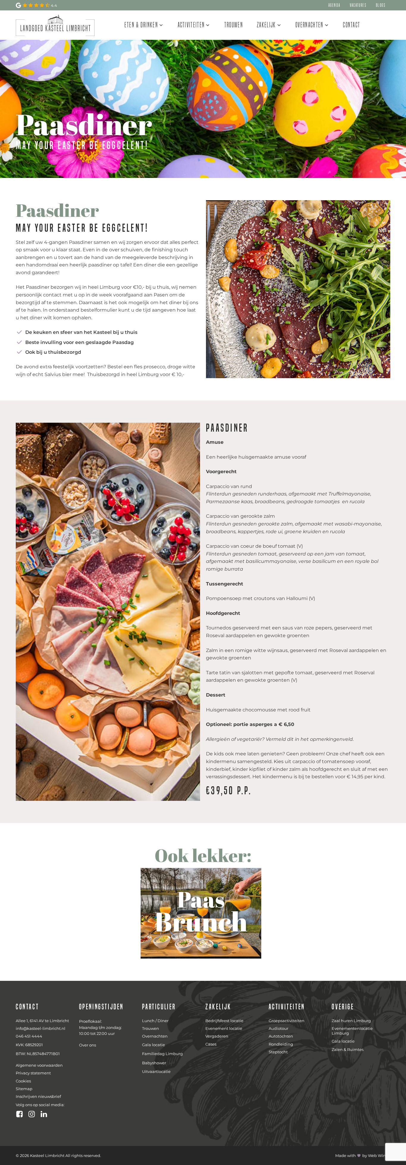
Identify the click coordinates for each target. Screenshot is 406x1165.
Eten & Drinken (141, 25)
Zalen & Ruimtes (347, 1049)
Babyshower (154, 1062)
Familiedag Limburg (162, 1053)
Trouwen (233, 25)
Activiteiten (191, 25)
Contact (351, 25)
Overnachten (309, 25)
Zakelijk (266, 25)
